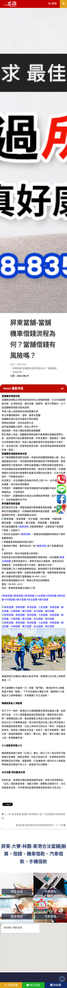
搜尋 (54, 3)
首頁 (12, 364)
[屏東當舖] (33, 160)
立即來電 (12, 985)
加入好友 (34, 985)
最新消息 (21, 364)
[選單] (63, 3)
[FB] (61, 499)
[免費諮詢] (61, 479)
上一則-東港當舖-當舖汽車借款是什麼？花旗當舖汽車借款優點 (33, 816)
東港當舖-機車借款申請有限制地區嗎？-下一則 (39, 825)
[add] (61, 509)
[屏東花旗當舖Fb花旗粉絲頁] (33, 624)
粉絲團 (57, 985)
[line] (61, 489)
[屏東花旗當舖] (9, 4)
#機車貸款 (23, 526)
